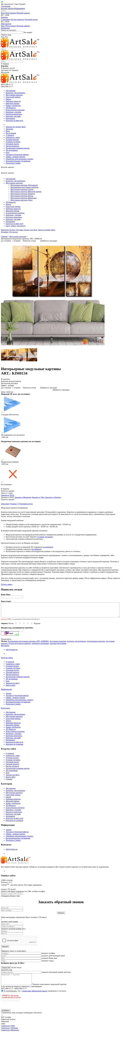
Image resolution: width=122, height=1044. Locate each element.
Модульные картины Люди (21, 200)
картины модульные (58, 643)
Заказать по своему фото (16, 127)
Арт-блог (33, 230)
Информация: (6, 689)
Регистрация (10, 13)
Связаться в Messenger (10, 1030)
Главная (4, 236)
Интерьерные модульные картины (24, 187)
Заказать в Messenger (23, 497)
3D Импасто (11, 108)
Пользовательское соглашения (18, 161)
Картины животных (14, 114)
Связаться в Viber (8, 1026)
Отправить (6, 1010)
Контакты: (5, 646)
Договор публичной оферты (17, 155)
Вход (3, 13)
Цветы (8, 99)
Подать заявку (7, 584)
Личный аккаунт (12, 672)
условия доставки (45, 537)
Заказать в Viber (38, 497)
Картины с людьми (13, 112)
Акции (26, 230)
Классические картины (15, 110)
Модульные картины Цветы (21, 196)
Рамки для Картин (13, 106)
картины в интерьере (40, 643)
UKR (7, 15)
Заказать (5, 946)
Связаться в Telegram (9, 1028)
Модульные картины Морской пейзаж (25, 192)
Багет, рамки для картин (15, 226)
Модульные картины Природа (22, 194)
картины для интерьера (76, 641)
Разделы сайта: (7, 658)
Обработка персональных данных (19, 159)
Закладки (9, 129)
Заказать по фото (12, 683)
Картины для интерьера (15, 93)
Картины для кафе (13, 116)
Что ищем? (27, 32)
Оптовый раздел (31, 19)
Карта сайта (10, 685)
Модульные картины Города (21, 189)
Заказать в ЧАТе (7, 495)
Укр (2, 37)
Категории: (5, 708)
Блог (8, 152)
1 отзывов (16, 241)
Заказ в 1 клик (7, 493)
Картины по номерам (14, 744)
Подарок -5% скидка (9, 232)
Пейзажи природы (13, 101)
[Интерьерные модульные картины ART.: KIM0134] (53, 345)
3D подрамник (12, 150)
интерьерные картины (96, 641)
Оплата (12, 230)
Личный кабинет (23, 13)
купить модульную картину (19, 643)
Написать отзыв (29, 241)
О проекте (10, 135)
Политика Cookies (13, 163)
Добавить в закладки (48, 241)
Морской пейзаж (12, 103)
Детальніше (5, 6)
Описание (5, 504)
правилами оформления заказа (34, 991)
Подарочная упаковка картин (18, 148)
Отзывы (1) (14, 504)
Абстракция (10, 91)
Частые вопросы (17, 19)
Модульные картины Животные (23, 198)
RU (2, 15)
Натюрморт (10, 118)
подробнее (48, 547)
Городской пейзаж (13, 97)
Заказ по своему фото (46, 230)
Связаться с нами (13, 137)
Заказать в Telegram (53, 497)
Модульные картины (14, 95)
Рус (6, 37)
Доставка (19, 230)
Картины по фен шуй (14, 121)
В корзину (5, 489)
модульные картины (58, 641)
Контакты (5, 230)
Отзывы (9, 779)
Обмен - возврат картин (15, 157)
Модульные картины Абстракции (24, 185)
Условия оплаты (12, 140)
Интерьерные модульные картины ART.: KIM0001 (28, 641)
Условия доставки (13, 142)
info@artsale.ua (12, 650)
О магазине (5, 19)
